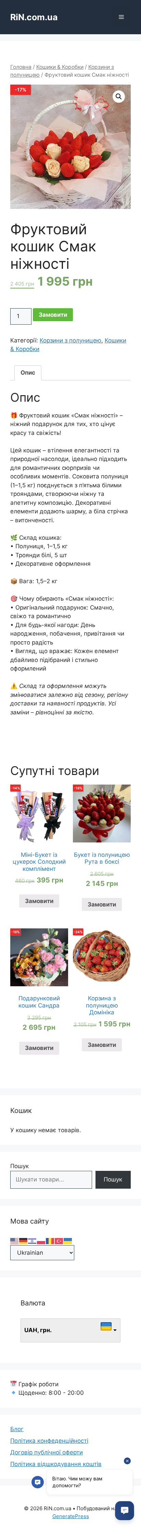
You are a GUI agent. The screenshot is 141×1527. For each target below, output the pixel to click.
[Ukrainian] (68, 1240)
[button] (119, 96)
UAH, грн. (38, 1330)
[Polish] (41, 1240)
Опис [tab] (28, 372)
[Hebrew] (32, 1240)
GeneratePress (70, 1516)
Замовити (53, 314)
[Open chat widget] (124, 1510)
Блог (17, 1429)
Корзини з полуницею (70, 340)
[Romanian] (50, 1240)
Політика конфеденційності (49, 1440)
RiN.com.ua (34, 17)
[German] (23, 1240)
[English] (14, 1240)
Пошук (19, 1166)
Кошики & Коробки (60, 67)
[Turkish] (59, 1240)
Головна (20, 67)
